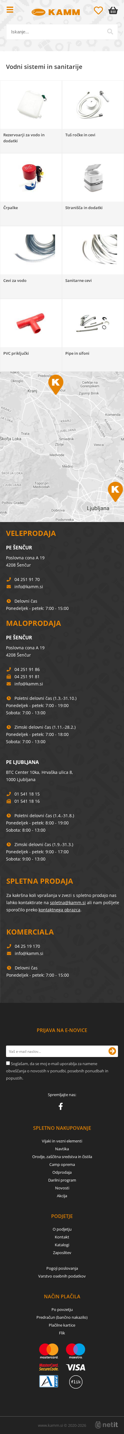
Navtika (62, 1148)
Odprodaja (62, 1172)
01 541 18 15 (27, 794)
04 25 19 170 (27, 946)
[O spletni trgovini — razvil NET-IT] (106, 1425)
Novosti (62, 1188)
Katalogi (62, 1244)
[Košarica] (114, 10)
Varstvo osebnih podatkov (62, 1276)
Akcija (62, 1195)
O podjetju (62, 1229)
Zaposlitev (62, 1252)
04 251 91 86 (27, 669)
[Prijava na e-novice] (112, 1051)
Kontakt (62, 1237)
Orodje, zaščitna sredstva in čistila (62, 1156)
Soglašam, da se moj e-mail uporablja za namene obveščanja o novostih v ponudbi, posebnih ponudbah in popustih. (57, 1071)
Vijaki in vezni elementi (62, 1141)
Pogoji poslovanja (62, 1268)
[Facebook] (62, 1107)
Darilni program (62, 1180)
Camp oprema (62, 1164)
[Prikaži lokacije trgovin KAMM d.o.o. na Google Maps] (62, 447)
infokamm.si (28, 586)
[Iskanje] (110, 31)
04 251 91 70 (27, 579)
